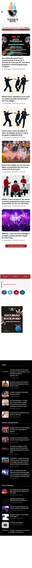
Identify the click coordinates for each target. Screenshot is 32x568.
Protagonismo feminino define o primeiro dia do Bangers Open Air (19, 439)
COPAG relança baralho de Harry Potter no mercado (19, 413)
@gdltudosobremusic (9, 284)
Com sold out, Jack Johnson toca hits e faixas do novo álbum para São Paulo (19, 491)
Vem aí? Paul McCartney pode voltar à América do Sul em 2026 (19, 507)
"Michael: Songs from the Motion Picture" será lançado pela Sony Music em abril (19, 384)
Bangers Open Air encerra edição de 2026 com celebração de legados (20, 429)
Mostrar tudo (16, 30)
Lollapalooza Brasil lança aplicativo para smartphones (18, 499)
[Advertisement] (16, 261)
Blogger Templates (16, 530)
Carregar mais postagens (16, 246)
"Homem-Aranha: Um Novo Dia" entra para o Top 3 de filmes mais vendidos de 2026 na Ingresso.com (19, 372)
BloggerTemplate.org (16, 532)
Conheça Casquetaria (16, 522)
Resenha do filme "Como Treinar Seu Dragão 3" (19, 515)
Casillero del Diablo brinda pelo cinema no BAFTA (19, 393)
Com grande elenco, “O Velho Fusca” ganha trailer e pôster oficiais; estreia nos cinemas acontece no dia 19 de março (18, 403)
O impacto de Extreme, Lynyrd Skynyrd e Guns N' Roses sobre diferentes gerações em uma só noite (19, 449)
